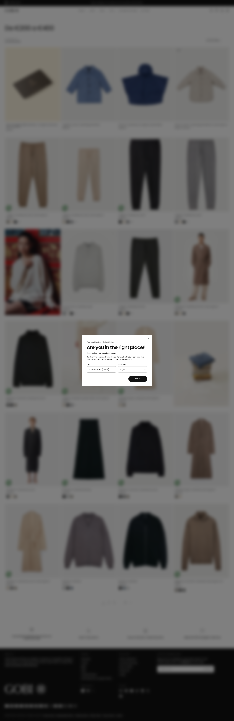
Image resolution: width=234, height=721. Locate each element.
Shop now (138, 379)
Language (122, 364)
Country (89, 364)
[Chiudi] (148, 338)
